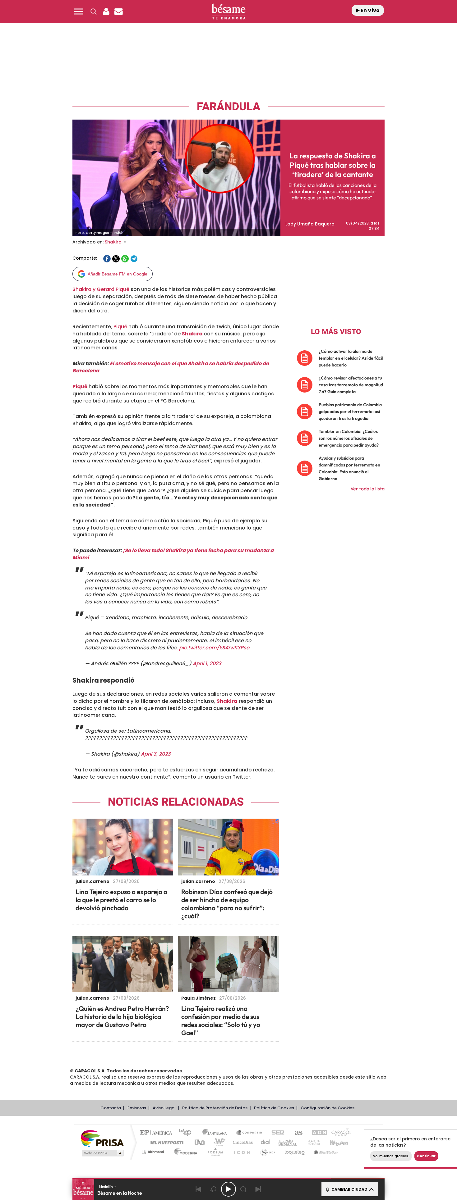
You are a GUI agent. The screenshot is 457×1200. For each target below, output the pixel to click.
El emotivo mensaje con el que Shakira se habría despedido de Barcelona (170, 367)
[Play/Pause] (228, 1189)
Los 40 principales (187, 1133)
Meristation (325, 1152)
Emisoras (136, 1108)
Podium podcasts (214, 1152)
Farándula (228, 106)
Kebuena (333, 1142)
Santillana (216, 1133)
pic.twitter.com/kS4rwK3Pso (214, 647)
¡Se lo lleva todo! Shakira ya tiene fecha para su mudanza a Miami (173, 554)
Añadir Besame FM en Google (117, 273)
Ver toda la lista (367, 488)
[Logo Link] (228, 11)
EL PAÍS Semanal (288, 1142)
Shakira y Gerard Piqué (100, 289)
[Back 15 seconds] (213, 1189)
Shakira (113, 242)
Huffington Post (165, 1142)
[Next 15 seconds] (243, 1189)
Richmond (153, 1152)
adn (316, 1133)
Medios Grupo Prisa (102, 1153)
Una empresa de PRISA (102, 1138)
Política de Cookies (274, 1108)
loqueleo (295, 1152)
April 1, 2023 (207, 663)
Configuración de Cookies (327, 1108)
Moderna (184, 1152)
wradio (218, 1142)
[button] (78, 11)
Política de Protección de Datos (214, 1108)
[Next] (258, 1189)
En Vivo (370, 10)
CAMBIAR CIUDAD (348, 1189)
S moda (267, 1152)
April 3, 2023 (156, 753)
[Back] (198, 1189)
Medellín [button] (106, 1186)
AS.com (295, 1133)
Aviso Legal (164, 1108)
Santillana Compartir (249, 1133)
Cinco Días (242, 1142)
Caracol (339, 1133)
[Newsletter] (118, 11)
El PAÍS (157, 1133)
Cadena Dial (265, 1142)
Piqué (120, 326)
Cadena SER (276, 1133)
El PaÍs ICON (241, 1152)
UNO (200, 1142)
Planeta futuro (311, 1142)
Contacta (110, 1108)
